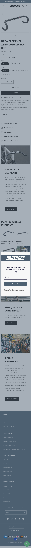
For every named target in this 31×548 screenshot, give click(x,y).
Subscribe (15, 284)
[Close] (28, 254)
